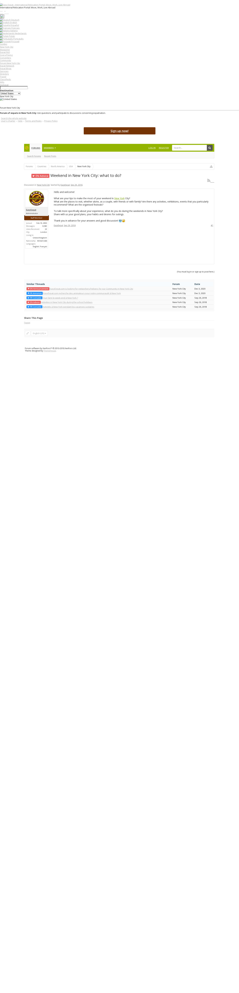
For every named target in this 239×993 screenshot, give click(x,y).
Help (20, 120)
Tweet (27, 322)
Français (15, 28)
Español (15, 25)
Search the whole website (14, 118)
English (13, 22)
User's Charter (8, 120)
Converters (5, 57)
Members (49, 147)
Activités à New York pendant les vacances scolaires (68, 306)
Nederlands (20, 33)
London (43, 232)
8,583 (45, 226)
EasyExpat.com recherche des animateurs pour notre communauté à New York (82, 293)
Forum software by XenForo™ (51, 348)
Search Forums (34, 156)
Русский (15, 41)
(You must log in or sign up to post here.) (195, 271)
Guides (3, 44)
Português (18, 38)
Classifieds (5, 79)
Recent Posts (50, 156)
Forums (35, 147)
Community (5, 60)
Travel (3, 76)
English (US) (38, 333)
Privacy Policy (51, 120)
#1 (212, 225)
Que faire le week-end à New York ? (60, 297)
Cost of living (6, 55)
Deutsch (15, 19)
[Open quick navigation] (211, 166)
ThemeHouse (50, 350)
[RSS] (210, 180)
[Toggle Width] (27, 333)
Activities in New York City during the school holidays (67, 302)
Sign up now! (119, 131)
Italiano (14, 30)
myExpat (4, 84)
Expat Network (7, 65)
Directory (4, 73)
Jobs (2, 82)
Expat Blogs (5, 68)
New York (119, 198)
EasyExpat (65, 185)
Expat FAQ (5, 52)
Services (4, 71)
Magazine (5, 49)
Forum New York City (10, 63)
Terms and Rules (33, 120)
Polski (11, 36)
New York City (6, 46)
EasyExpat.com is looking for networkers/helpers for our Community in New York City (91, 288)
